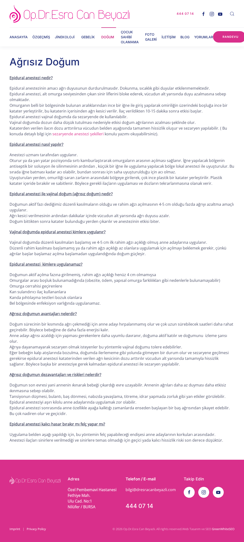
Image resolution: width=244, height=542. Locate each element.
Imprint (15, 529)
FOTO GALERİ (151, 36)
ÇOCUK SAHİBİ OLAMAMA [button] (130, 37)
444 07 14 (139, 506)
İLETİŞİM (169, 37)
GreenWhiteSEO (223, 529)
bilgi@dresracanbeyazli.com (151, 489)
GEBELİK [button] (88, 37)
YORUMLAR (203, 37)
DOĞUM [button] (107, 37)
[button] (232, 13)
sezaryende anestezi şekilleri (78, 134)
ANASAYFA (19, 37)
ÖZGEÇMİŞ (41, 37)
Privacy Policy (36, 529)
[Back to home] (70, 14)
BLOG (184, 37)
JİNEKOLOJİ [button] (65, 37)
